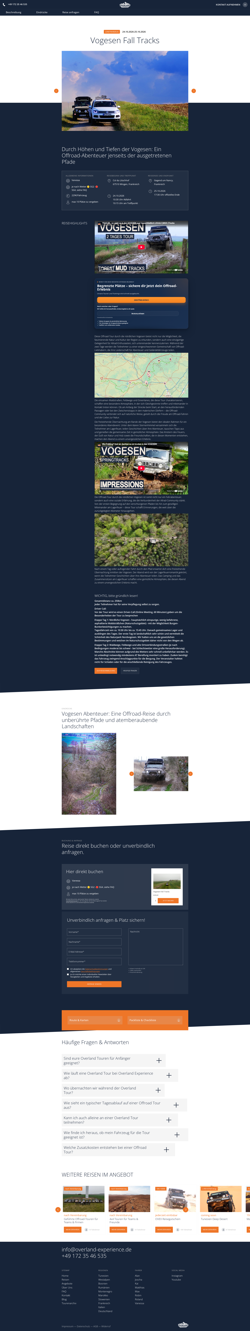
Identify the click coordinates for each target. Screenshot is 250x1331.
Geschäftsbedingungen (72, 901)
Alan (137, 1275)
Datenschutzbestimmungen (96, 969)
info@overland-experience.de (97, 1249)
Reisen (65, 1279)
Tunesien (103, 1275)
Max (137, 1291)
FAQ (96, 12)
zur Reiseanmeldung (106, 671)
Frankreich (104, 1303)
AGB (95, 1326)
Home (65, 1275)
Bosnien (102, 1283)
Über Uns (67, 1287)
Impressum (67, 1326)
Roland (139, 1299)
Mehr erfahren (72, 1230)
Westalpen (104, 1279)
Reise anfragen (70, 12)
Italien (101, 1307)
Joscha (138, 1279)
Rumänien (104, 1287)
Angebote (67, 1283)
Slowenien (104, 1299)
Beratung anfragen (138, 313)
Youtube (176, 1279)
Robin (138, 1295)
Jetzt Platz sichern (141, 300)
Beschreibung (13, 12)
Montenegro (105, 1291)
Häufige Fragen (130, 671)
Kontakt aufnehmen (228, 5)
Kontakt (66, 1295)
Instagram (177, 1275)
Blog (64, 1299)
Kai (136, 1283)
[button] (56, 91)
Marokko (103, 1295)
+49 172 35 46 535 (84, 1255)
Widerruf (106, 1326)
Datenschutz (83, 1326)
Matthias (139, 1287)
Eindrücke (41, 12)
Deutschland (105, 1311)
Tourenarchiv (69, 1303)
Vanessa (139, 1303)
